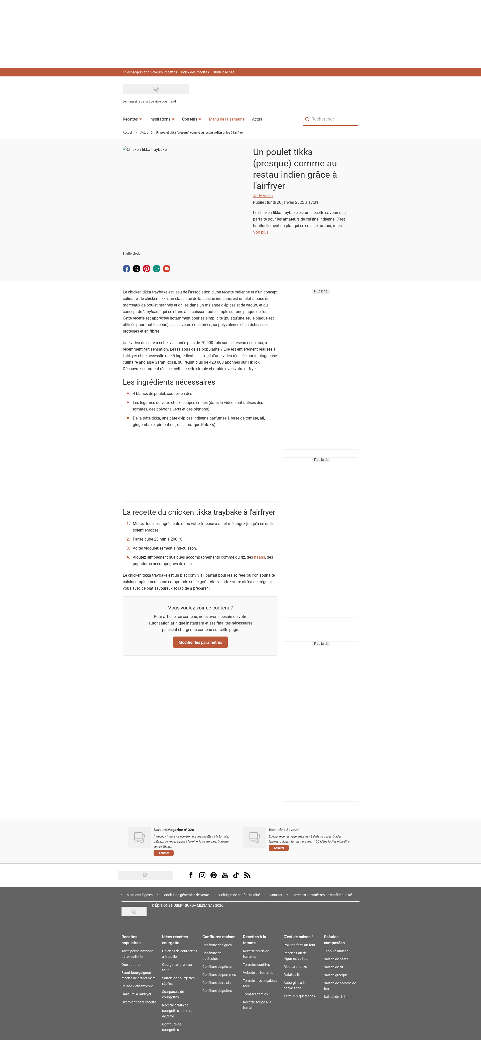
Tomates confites (256, 964)
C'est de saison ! (298, 936)
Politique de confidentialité (239, 894)
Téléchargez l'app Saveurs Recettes (150, 72)
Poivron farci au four (299, 945)
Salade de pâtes (336, 959)
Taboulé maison (336, 951)
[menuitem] (132, 119)
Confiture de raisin (216, 982)
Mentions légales (140, 894)
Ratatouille (292, 974)
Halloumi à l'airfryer (136, 994)
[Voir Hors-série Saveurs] (254, 837)
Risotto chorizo (295, 966)
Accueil (128, 132)
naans (259, 557)
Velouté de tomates (258, 972)
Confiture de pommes (219, 974)
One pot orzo (132, 964)
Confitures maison (218, 936)
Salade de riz (333, 967)
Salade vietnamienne (138, 986)
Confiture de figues (217, 945)
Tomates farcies (255, 994)
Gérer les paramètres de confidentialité (322, 894)
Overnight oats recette (139, 1002)
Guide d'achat (223, 72)
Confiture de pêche (216, 966)
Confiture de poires (217, 990)
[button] (194, 853)
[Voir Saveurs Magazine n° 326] (139, 837)
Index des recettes (195, 72)
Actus (144, 132)
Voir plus (261, 232)
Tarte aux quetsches (299, 996)
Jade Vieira (263, 195)
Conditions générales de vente (186, 894)
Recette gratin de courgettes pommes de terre (177, 1010)
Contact (276, 894)
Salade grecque (336, 975)
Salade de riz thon (337, 996)
